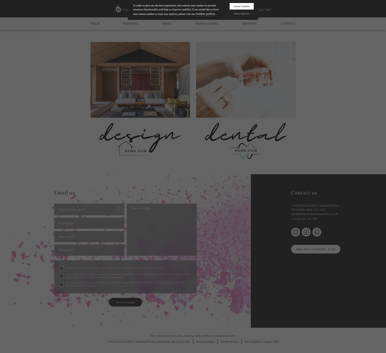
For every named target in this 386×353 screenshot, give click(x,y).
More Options (241, 13)
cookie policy (205, 14)
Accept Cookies (242, 6)
